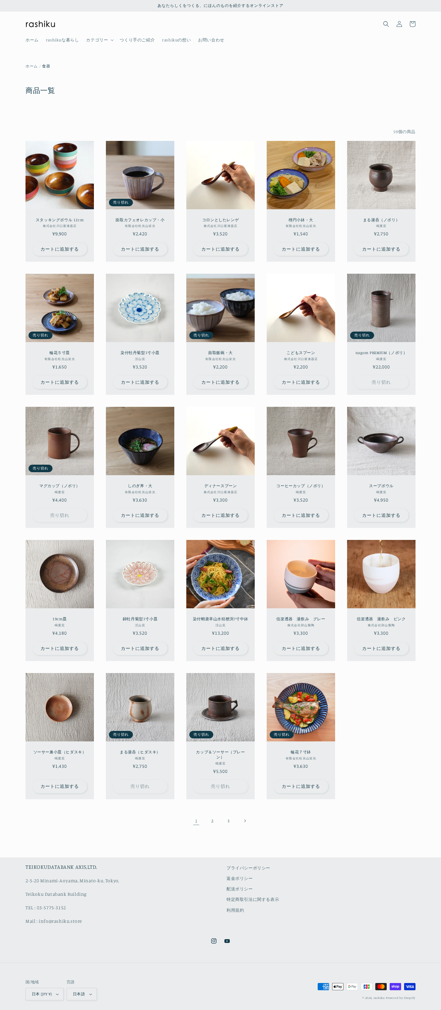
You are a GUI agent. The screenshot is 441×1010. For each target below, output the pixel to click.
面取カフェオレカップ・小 (140, 219)
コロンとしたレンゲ (220, 219)
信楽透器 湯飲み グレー (300, 618)
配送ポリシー (239, 888)
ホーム (32, 66)
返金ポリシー (239, 878)
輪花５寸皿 (60, 352)
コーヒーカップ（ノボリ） (300, 485)
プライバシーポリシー (248, 867)
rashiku (379, 998)
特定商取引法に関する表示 (252, 899)
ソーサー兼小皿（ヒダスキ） (59, 751)
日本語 (79, 993)
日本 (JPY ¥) (42, 993)
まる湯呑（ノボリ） (381, 219)
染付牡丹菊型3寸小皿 (140, 352)
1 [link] (196, 821)
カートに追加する (59, 249)
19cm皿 (59, 618)
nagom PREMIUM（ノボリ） (381, 352)
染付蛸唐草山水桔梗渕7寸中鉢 (220, 618)
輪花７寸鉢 (301, 751)
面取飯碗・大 (220, 352)
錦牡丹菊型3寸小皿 (140, 618)
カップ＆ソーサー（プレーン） (220, 754)
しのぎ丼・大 (140, 485)
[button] (99, 40)
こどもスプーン (300, 352)
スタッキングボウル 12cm (60, 219)
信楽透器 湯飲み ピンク (381, 618)
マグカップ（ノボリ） (59, 485)
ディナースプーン (220, 485)
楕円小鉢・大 (301, 219)
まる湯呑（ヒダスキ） (140, 751)
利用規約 (235, 910)
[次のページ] (244, 820)
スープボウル (381, 485)
